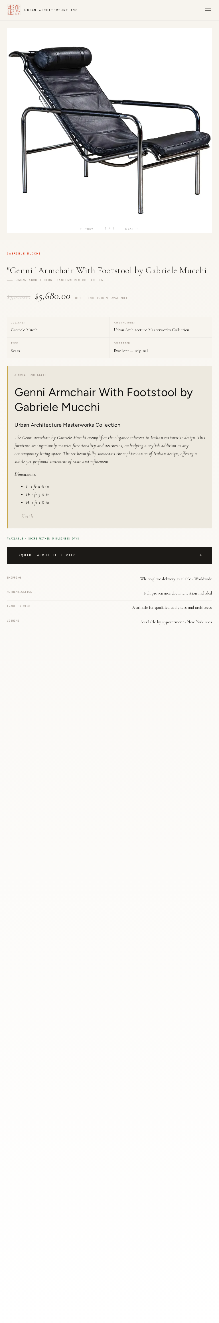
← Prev (87, 229)
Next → (132, 229)
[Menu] (208, 10)
